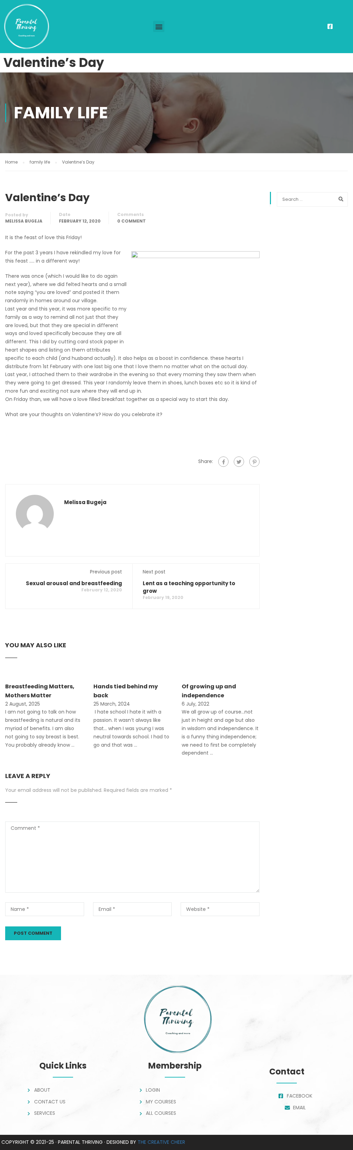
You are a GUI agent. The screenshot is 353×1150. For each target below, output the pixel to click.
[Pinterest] (254, 461)
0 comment (131, 221)
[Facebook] (223, 461)
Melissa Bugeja (23, 221)
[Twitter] (239, 461)
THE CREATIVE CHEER (161, 1142)
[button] (158, 26)
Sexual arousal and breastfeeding (74, 583)
